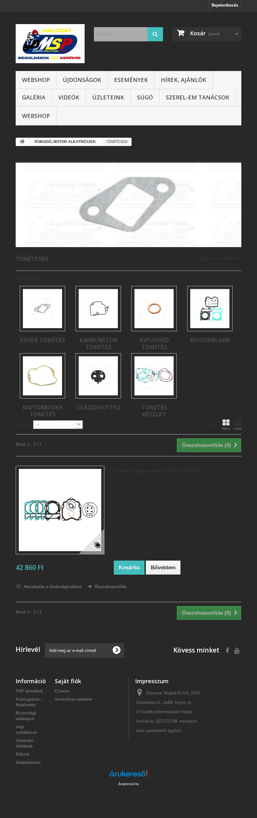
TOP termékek (29, 691)
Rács (226, 428)
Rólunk (22, 754)
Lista (237, 428)
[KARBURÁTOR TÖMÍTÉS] (98, 308)
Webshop (36, 80)
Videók (68, 97)
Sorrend (23, 424)
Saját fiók (68, 681)
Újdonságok (82, 80)
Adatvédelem (28, 762)
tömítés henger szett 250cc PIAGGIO (158, 471)
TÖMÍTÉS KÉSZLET (154, 411)
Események (131, 80)
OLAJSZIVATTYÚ (98, 407)
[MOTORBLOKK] (210, 308)
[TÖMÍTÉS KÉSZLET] (154, 376)
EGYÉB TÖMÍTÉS (42, 340)
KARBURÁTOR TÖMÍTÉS (98, 343)
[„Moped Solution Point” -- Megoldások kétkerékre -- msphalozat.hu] (50, 43)
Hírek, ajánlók (183, 80)
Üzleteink (108, 97)
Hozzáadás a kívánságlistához (52, 586)
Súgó (145, 97)
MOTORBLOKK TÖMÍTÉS (43, 411)
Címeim (62, 691)
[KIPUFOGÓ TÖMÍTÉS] (154, 308)
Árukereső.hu (128, 784)
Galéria (33, 97)
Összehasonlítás (111, 586)
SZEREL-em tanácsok (197, 97)
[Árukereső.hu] (128, 776)
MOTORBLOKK (210, 340)
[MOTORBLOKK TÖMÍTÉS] (42, 376)
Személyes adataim (73, 699)
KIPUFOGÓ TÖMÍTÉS (154, 343)
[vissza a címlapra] (22, 142)
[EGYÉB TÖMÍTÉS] (42, 308)
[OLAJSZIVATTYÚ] (98, 376)
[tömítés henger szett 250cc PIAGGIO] (60, 510)
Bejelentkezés (225, 5)
